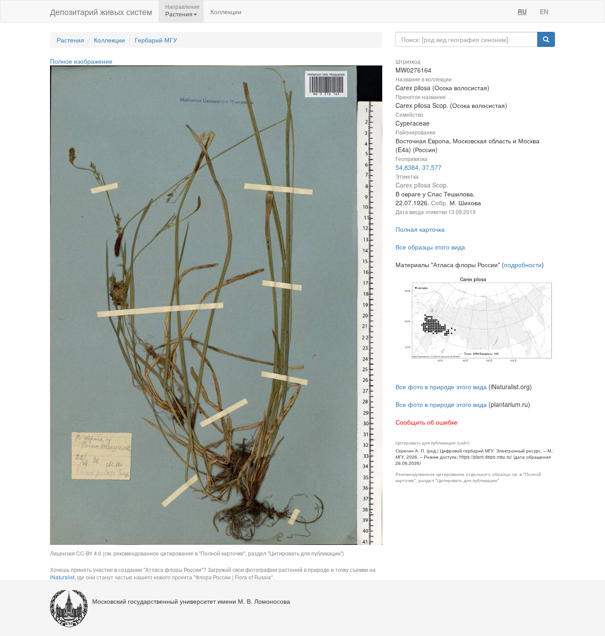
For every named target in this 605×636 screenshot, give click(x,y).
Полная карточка (420, 229)
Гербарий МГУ (156, 39)
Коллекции (225, 11)
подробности (523, 264)
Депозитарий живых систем (101, 11)
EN (544, 11)
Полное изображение (81, 61)
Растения (70, 39)
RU (522, 11)
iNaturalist (62, 577)
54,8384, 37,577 (419, 167)
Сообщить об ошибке (427, 422)
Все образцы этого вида (430, 246)
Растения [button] (179, 13)
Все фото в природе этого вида (441, 386)
